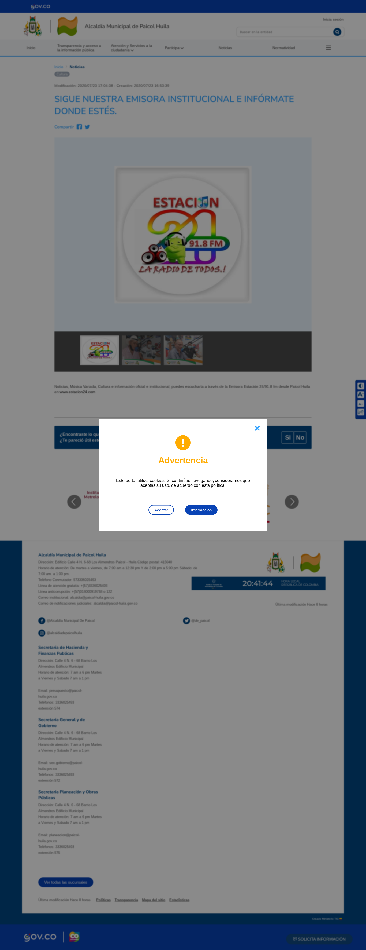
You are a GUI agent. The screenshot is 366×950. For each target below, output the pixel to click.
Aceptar (161, 510)
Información (201, 510)
